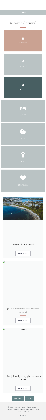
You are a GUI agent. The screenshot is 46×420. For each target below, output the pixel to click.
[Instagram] (25, 415)
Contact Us (25, 411)
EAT (23, 138)
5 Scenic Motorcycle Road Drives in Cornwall (23, 310)
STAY (23, 115)
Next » (29, 398)
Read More (23, 253)
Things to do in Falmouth (23, 244)
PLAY (23, 161)
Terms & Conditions (20, 409)
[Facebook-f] (20, 415)
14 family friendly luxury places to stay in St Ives (23, 378)
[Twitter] (23, 415)
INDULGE (23, 185)
